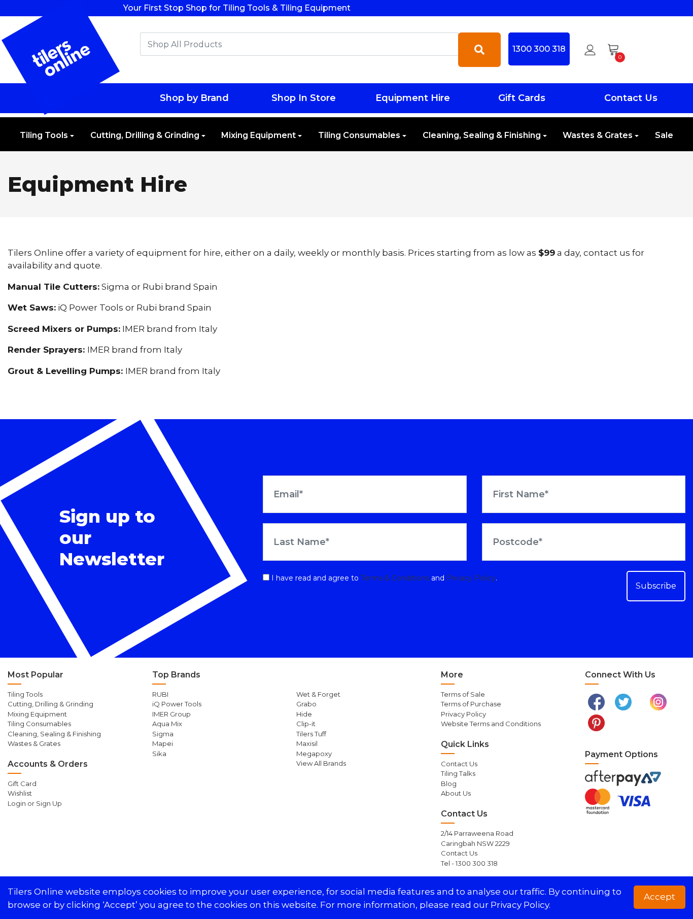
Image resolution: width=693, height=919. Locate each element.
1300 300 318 (539, 49)
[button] (590, 49)
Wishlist (20, 793)
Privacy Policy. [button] (520, 905)
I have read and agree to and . (383, 578)
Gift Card (22, 783)
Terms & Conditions (395, 578)
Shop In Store (303, 98)
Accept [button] (659, 897)
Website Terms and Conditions (491, 724)
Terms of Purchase (471, 704)
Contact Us (630, 98)
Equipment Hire (412, 98)
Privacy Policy (471, 578)
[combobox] (299, 44)
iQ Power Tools (176, 704)
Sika (159, 754)
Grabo (306, 704)
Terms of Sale (463, 694)
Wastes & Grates (598, 135)
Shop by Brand (194, 98)
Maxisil (307, 743)
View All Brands (321, 763)
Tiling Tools (44, 135)
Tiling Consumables (359, 135)
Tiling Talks (458, 773)
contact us (606, 253)
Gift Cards (521, 98)
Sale (664, 135)
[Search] (479, 49)
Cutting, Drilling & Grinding (144, 135)
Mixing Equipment (258, 135)
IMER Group (171, 714)
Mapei (162, 743)
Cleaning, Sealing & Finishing (482, 135)
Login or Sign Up (35, 803)
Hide (304, 714)
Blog (449, 783)
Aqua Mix (167, 724)
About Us (456, 793)
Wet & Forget (318, 694)
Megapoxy (314, 754)
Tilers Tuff (311, 734)
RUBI (160, 694)
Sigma (163, 734)
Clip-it (306, 724)
